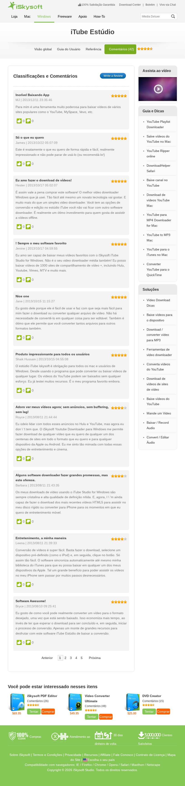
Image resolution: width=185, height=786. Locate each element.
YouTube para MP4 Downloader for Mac (159, 220)
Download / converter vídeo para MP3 (158, 335)
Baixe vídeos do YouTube (158, 401)
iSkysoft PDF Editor (42, 696)
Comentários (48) (95, 706)
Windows (44, 16)
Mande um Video (159, 413)
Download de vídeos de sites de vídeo (157, 384)
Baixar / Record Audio (158, 425)
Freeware (65, 16)
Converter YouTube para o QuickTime (158, 269)
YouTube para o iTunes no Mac (158, 252)
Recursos (91, 755)
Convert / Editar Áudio (158, 440)
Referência (93, 49)
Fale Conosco (123, 755)
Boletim (150, 4)
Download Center (130, 4)
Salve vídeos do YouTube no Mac (159, 139)
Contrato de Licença (150, 755)
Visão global (43, 49)
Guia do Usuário (68, 49)
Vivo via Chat (168, 4)
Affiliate (105, 755)
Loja (14, 16)
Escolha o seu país (101, 760)
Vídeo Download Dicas (158, 302)
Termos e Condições (47, 755)
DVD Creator (151, 696)
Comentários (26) (38, 701)
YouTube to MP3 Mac (158, 237)
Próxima (95, 658)
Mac (27, 16)
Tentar (33, 711)
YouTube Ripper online (158, 153)
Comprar (48, 711)
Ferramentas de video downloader (159, 352)
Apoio (83, 16)
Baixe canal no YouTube (157, 182)
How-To (99, 16)
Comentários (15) (153, 701)
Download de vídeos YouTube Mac (158, 200)
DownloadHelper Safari (158, 168)
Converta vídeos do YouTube (158, 366)
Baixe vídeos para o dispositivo (159, 317)
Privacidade (73, 755)
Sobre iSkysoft (19, 755)
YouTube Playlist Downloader (158, 124)
